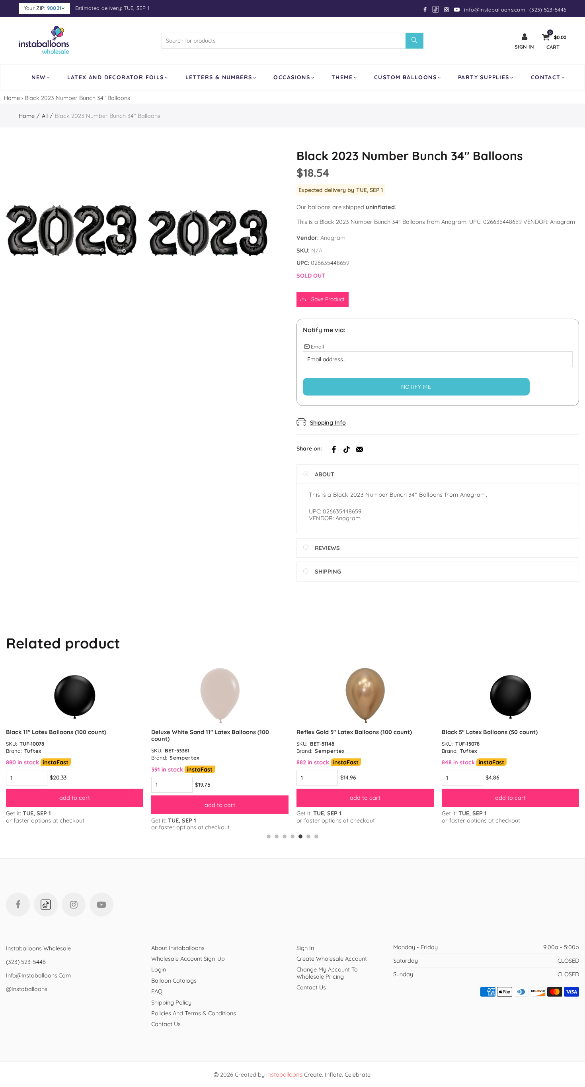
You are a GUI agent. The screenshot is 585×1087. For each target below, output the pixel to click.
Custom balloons (405, 77)
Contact (546, 77)
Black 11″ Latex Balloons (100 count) (56, 732)
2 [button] (277, 836)
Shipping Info (328, 422)
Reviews (327, 548)
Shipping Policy (171, 1002)
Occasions (291, 77)
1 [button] (269, 836)
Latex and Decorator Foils (115, 77)
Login (158, 969)
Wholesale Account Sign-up (188, 958)
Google (436, 9)
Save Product (327, 299)
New (38, 77)
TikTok (346, 449)
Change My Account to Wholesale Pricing (327, 973)
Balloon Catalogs (174, 980)
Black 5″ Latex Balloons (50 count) (490, 732)
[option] (74, 745)
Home (12, 98)
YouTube (101, 905)
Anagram (332, 237)
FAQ (156, 991)
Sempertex (184, 757)
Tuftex (32, 751)
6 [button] (308, 836)
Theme (342, 77)
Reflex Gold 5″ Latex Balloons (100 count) (354, 732)
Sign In (305, 948)
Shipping (328, 571)
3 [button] (285, 836)
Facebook (333, 449)
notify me (416, 386)
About (324, 474)
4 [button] (292, 836)
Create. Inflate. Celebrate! (319, 1074)
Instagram (74, 905)
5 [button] (300, 836)
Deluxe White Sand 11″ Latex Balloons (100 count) (210, 735)
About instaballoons (178, 948)
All (45, 115)
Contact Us (166, 1024)
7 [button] (316, 836)
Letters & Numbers (218, 77)
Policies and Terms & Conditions (193, 1013)
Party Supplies (483, 77)
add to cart (74, 797)
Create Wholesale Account (331, 958)
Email (359, 449)
